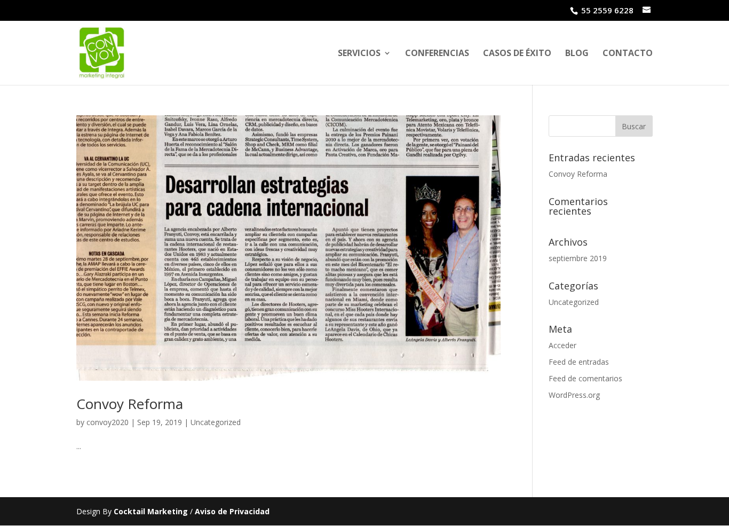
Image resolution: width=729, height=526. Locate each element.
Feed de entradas (579, 362)
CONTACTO (628, 54)
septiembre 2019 (578, 258)
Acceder (562, 345)
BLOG (577, 54)
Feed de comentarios (585, 378)
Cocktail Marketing (151, 511)
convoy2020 (107, 422)
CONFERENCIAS (437, 54)
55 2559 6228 (607, 10)
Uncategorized (216, 422)
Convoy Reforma (129, 403)
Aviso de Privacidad (232, 511)
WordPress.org (574, 395)
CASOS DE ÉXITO (517, 54)
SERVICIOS (359, 54)
